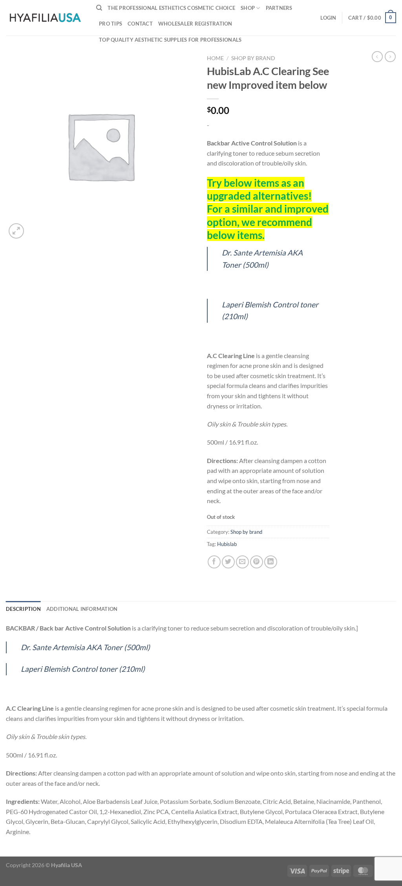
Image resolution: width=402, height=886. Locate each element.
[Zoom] (16, 231)
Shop (248, 8)
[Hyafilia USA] (45, 17)
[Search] (99, 7)
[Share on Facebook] (214, 561)
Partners (279, 8)
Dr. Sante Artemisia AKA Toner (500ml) (85, 647)
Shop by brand (253, 58)
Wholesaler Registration (195, 23)
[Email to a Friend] (242, 561)
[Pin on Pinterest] (256, 561)
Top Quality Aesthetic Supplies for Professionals (170, 40)
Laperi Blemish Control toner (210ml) (83, 668)
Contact (140, 23)
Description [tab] (23, 609)
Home (215, 58)
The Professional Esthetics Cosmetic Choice (171, 8)
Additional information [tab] (82, 609)
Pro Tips (110, 23)
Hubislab (227, 544)
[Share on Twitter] (228, 561)
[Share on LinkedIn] (270, 561)
